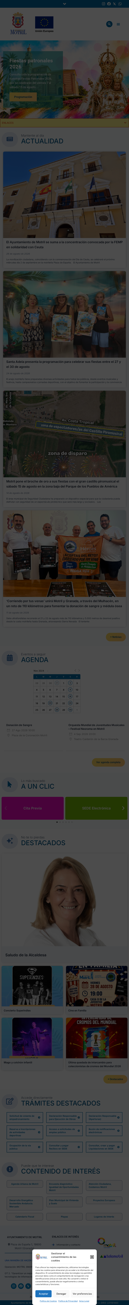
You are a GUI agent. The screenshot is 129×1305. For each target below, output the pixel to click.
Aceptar (43, 1293)
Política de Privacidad (68, 1301)
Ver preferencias (82, 1293)
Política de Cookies (48, 1301)
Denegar (61, 1293)
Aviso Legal (84, 1301)
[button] (92, 1257)
